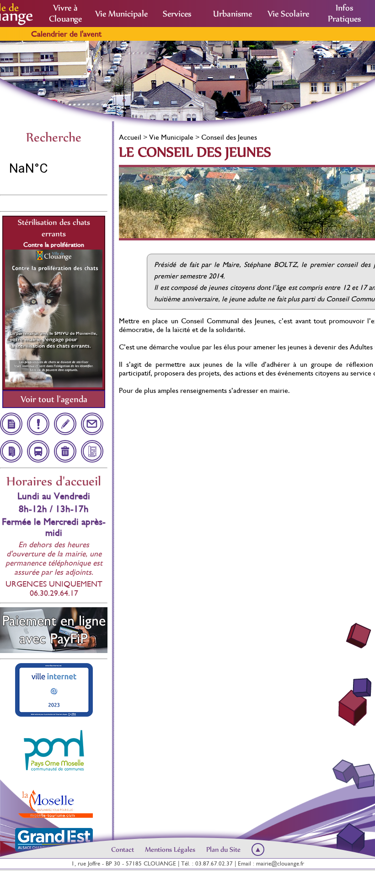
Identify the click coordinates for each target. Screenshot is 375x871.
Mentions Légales (170, 849)
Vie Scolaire (288, 13)
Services (177, 13)
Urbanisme (232, 13)
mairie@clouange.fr (280, 863)
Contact (122, 849)
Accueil (130, 137)
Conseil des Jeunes (229, 137)
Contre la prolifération (53, 244)
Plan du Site (223, 849)
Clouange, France (53, 168)
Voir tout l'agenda (54, 399)
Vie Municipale (121, 13)
